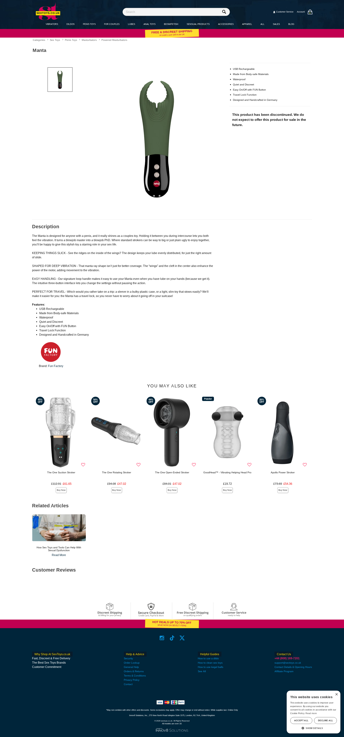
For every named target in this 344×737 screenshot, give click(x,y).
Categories (39, 40)
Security (128, 658)
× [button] (336, 694)
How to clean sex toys (210, 662)
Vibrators (52, 24)
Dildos (70, 24)
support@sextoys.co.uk (287, 662)
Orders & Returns (134, 671)
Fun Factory (55, 366)
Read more (311, 713)
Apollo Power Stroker (283, 472)
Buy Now (61, 490)
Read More (59, 555)
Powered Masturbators (114, 40)
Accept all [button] (301, 720)
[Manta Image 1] (158, 138)
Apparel (247, 24)
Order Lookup (132, 662)
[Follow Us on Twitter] (182, 638)
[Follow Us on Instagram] (161, 638)
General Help (131, 667)
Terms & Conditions (135, 675)
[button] (313, 728)
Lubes (131, 24)
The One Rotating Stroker (116, 472)
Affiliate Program (283, 671)
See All (202, 671)
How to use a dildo (208, 658)
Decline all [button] (325, 720)
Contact (128, 684)
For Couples (112, 24)
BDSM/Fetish (171, 24)
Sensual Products (198, 24)
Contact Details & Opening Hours (293, 667)
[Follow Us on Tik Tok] (172, 638)
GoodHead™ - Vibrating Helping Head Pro (227, 472)
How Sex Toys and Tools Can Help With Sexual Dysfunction (59, 549)
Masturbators (89, 40)
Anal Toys (150, 24)
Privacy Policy (131, 680)
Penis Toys (89, 24)
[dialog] (313, 712)
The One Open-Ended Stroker (172, 472)
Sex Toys (55, 40)
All (262, 24)
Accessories (226, 24)
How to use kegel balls (210, 667)
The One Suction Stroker (61, 472)
